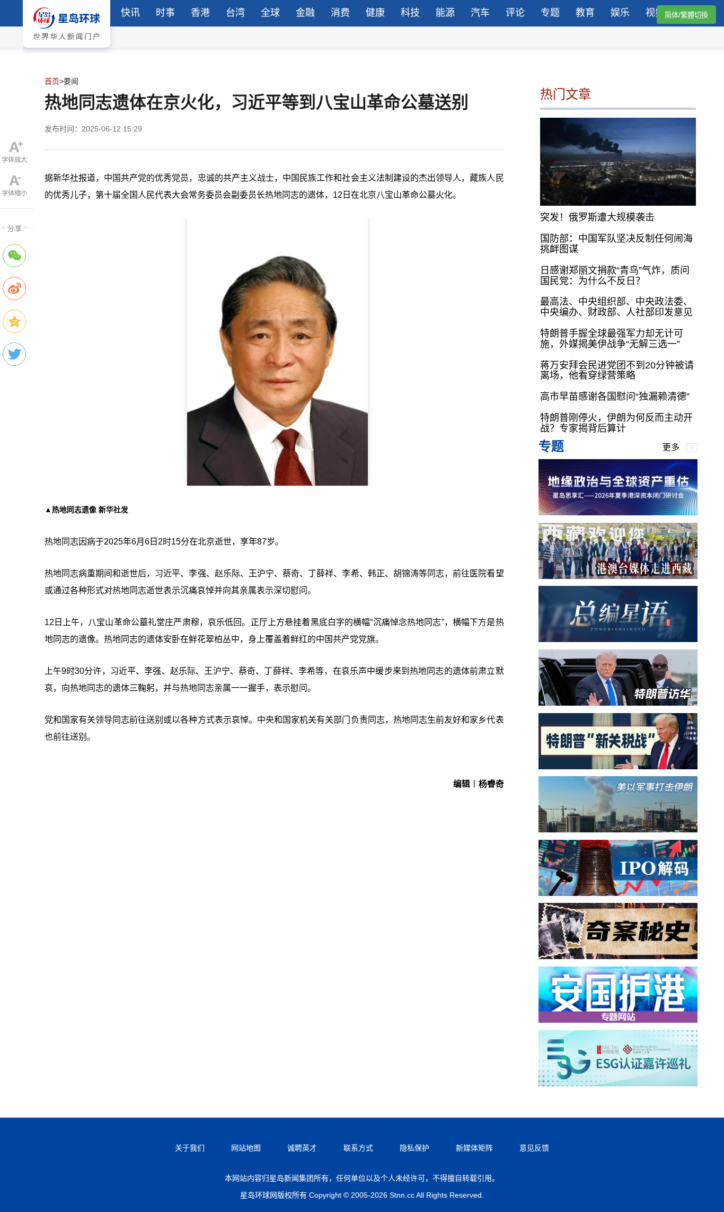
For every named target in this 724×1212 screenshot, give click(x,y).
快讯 (130, 12)
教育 (585, 12)
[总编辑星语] (617, 639)
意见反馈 (534, 1148)
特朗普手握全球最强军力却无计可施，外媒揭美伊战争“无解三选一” (611, 338)
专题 (550, 12)
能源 (445, 12)
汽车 (480, 12)
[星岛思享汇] (617, 512)
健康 (375, 12)
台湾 (235, 12)
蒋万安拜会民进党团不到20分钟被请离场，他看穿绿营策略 (617, 370)
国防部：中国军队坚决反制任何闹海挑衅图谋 (616, 243)
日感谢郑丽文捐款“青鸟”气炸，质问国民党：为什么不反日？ (615, 275)
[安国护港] (617, 1019)
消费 (340, 12)
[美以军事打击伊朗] (617, 829)
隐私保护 (414, 1148)
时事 (165, 12)
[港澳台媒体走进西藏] (617, 576)
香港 (200, 12)
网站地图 (246, 1148)
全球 (270, 12)
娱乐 (620, 12)
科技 (410, 12)
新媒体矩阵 (474, 1148)
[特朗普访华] (617, 702)
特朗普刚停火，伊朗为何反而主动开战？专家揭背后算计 (616, 423)
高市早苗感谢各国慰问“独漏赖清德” (615, 396)
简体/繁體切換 (686, 15)
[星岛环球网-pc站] (66, 50)
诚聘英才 (302, 1148)
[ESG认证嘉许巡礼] (617, 1083)
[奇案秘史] (617, 956)
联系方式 (358, 1148)
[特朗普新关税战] (617, 766)
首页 (52, 81)
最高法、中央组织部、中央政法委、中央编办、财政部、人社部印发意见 (616, 307)
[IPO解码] (617, 893)
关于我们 (190, 1148)
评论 (515, 12)
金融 (305, 12)
